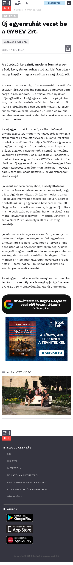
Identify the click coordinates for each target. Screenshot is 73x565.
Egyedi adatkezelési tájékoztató (27, 482)
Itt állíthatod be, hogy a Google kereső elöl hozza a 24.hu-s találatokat (41, 304)
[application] (36, 395)
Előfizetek (54, 3)
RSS (9, 454)
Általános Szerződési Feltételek (27, 489)
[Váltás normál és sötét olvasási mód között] (27, 3)
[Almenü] (18, 3)
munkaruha (34, 9)
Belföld (10, 16)
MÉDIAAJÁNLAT (15, 496)
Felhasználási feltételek (22, 475)
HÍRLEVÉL (12, 461)
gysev (19, 9)
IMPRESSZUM (14, 468)
